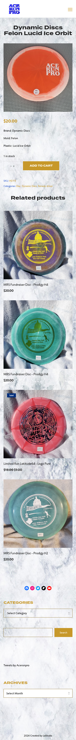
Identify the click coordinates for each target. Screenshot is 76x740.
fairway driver (45, 186)
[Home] (14, 8)
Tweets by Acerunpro (16, 665)
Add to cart (41, 166)
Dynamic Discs (29, 186)
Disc (18, 186)
